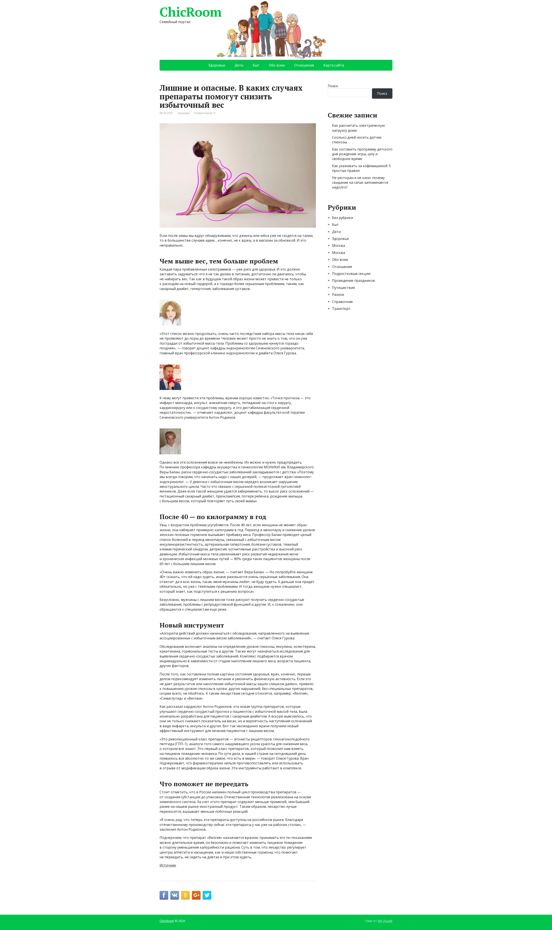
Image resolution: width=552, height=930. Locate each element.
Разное (338, 294)
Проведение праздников (353, 280)
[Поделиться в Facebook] (164, 895)
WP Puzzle (385, 921)
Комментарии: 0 (204, 113)
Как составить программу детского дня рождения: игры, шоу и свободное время (362, 154)
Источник (168, 865)
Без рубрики (342, 217)
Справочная (342, 301)
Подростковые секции (351, 273)
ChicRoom (190, 11)
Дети (239, 65)
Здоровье (216, 65)
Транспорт (341, 308)
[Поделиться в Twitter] (207, 895)
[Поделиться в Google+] (196, 895)
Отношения (304, 65)
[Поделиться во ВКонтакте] (174, 895)
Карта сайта (333, 65)
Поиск (333, 86)
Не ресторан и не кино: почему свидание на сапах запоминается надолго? (360, 182)
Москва (338, 245)
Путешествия (343, 287)
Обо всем (277, 65)
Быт (256, 65)
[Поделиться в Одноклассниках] (185, 895)
